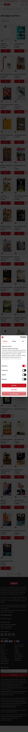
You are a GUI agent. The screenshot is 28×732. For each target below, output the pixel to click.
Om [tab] (23, 341)
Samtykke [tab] (5, 341)
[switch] (24, 370)
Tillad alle (14, 385)
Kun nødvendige (14, 393)
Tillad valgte (14, 389)
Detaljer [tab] (14, 341)
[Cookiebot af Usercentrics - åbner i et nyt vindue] (20, 337)
